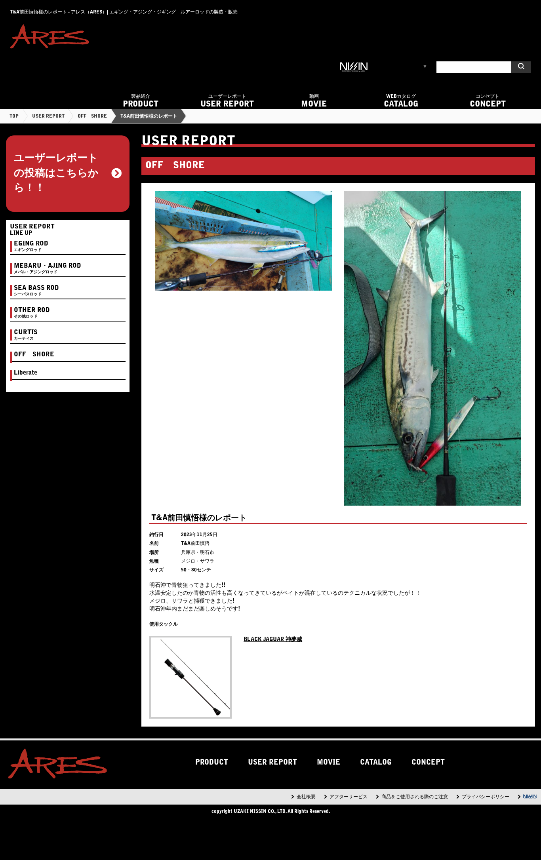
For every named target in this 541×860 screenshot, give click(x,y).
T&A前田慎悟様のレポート (148, 116)
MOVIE (314, 101)
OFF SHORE (92, 116)
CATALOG (401, 101)
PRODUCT (140, 101)
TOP (14, 116)
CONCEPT (488, 101)
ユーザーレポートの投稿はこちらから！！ (56, 173)
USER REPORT (227, 101)
